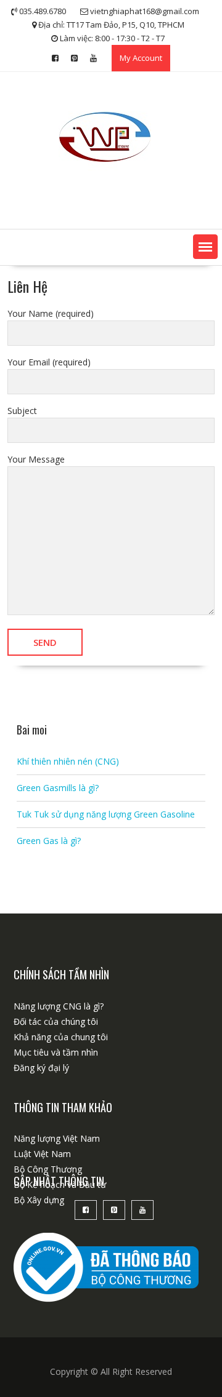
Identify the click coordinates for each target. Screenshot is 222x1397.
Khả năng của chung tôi (61, 1037)
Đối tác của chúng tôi (56, 1021)
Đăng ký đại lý (41, 1067)
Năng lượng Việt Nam (57, 1138)
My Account (141, 57)
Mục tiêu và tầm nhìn (56, 1052)
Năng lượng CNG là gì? (59, 1006)
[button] (205, 246)
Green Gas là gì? (49, 840)
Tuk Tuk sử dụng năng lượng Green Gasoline (106, 814)
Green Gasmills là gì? (58, 788)
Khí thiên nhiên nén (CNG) (68, 761)
